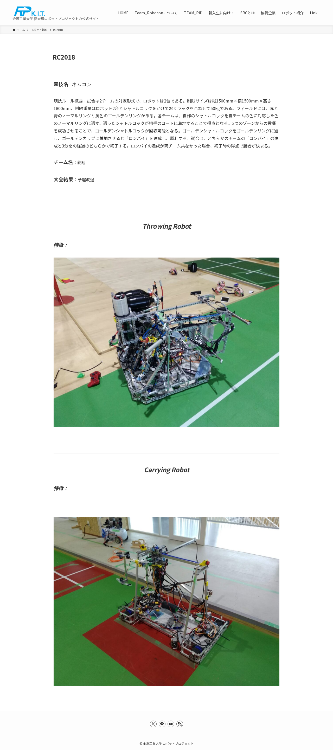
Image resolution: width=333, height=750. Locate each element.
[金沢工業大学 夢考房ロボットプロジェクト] (28, 10)
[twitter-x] (153, 724)
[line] (162, 724)
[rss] (179, 724)
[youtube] (171, 724)
